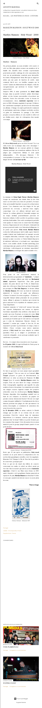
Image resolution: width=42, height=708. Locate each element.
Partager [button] (5, 528)
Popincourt (9, 683)
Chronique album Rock (14, 530)
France (14, 533)
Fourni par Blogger (22, 698)
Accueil (6, 16)
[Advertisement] (21, 605)
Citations (34, 16)
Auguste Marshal (11, 7)
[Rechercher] (38, 3)
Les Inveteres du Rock (20, 16)
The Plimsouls (10, 647)
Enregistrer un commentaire (18, 650)
